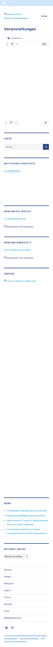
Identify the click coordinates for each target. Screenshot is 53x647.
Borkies (8, 569)
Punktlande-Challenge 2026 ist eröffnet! (27, 510)
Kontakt (8, 604)
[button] (46, 123)
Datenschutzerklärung (29, 639)
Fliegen (7, 576)
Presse (7, 597)
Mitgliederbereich (12, 618)
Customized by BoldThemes (15, 636)
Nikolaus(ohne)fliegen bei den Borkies (26, 515)
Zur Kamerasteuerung (15, 218)
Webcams (9, 583)
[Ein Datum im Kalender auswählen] (12, 44)
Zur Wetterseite (12, 171)
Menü (44, 16)
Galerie (7, 590)
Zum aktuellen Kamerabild (17, 250)
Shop (6, 611)
